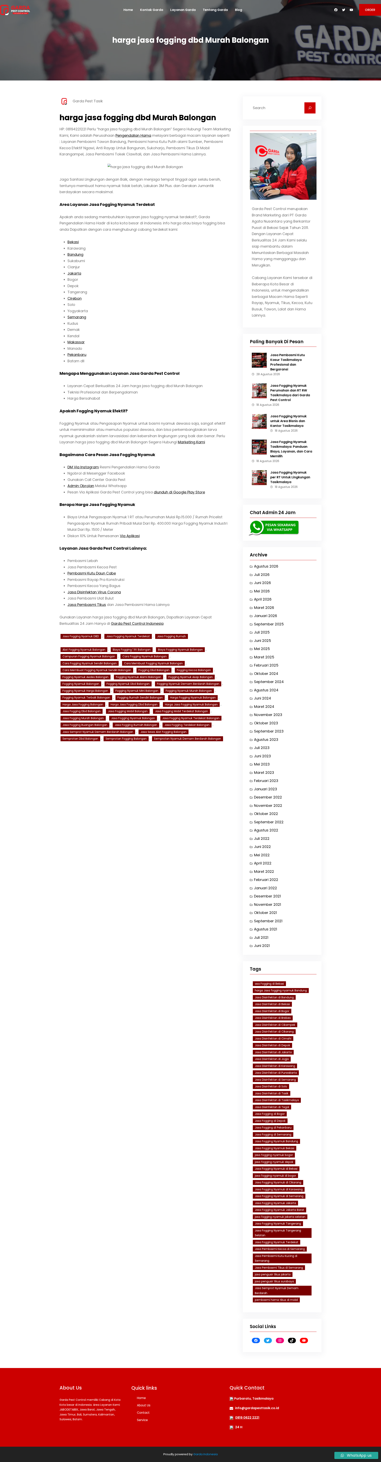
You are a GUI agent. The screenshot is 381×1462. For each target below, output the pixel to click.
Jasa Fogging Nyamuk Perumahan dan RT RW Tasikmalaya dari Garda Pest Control (290, 392)
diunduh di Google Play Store (179, 492)
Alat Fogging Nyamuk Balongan (84, 650)
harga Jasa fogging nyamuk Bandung (281, 990)
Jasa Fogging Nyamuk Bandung (276, 1141)
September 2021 (268, 920)
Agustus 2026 (266, 566)
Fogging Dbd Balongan (154, 670)
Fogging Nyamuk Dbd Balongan (128, 684)
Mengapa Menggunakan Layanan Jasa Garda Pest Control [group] (120, 373)
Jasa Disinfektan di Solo (271, 1086)
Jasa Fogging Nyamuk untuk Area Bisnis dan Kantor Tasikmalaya (288, 421)
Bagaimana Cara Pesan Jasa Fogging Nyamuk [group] (107, 454)
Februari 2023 (266, 780)
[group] (145, 301)
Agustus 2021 (265, 929)
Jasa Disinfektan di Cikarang (274, 1032)
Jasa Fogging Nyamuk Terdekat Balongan (190, 718)
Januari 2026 (265, 615)
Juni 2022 (262, 846)
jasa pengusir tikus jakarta (273, 1274)
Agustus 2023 (266, 739)
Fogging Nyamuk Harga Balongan (85, 691)
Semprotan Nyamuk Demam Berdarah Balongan (187, 739)
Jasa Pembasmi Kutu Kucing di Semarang (276, 1258)
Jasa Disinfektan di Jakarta (273, 1052)
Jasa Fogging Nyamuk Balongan (133, 718)
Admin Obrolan (80, 485)
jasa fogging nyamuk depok (274, 1162)
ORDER (370, 10)
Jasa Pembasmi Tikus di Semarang (279, 1268)
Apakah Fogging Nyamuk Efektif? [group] (94, 411)
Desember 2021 (267, 896)
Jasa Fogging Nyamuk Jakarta (275, 1203)
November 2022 (268, 805)
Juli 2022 (261, 838)
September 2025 (269, 624)
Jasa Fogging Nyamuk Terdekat (128, 636)
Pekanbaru (76, 354)
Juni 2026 (262, 582)
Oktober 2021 (265, 912)
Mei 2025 (262, 648)
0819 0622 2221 (247, 1417)
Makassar (76, 342)
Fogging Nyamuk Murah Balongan (189, 691)
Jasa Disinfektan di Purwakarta (276, 1073)
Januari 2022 (265, 888)
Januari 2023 (265, 789)
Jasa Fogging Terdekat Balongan (187, 725)
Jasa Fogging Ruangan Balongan (85, 725)
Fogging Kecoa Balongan (194, 670)
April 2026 (262, 599)
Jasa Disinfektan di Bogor (272, 1011)
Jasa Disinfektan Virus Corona (94, 592)
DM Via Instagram (83, 467)
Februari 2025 (266, 665)
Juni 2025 (262, 640)
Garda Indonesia (205, 1454)
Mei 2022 (262, 855)
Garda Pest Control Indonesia (137, 623)
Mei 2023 (262, 764)
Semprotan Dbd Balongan (80, 739)
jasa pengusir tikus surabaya (274, 1281)
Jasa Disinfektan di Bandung (274, 997)
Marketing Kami (191, 442)
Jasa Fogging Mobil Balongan (128, 711)
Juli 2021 (261, 937)
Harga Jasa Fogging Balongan (83, 704)
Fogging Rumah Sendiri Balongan (140, 698)
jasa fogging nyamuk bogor (274, 1155)
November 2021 (267, 904)
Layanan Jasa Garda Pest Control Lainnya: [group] (103, 548)
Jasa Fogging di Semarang (273, 1134)
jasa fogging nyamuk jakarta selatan (280, 1217)
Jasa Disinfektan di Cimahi (273, 1039)
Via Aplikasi (130, 535)
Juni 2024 (262, 698)
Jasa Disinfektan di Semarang (275, 1080)
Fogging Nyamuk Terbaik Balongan (86, 698)
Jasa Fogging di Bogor (270, 1114)
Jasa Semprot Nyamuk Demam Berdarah (276, 1290)
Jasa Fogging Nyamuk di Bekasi (276, 1169)
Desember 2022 (268, 797)
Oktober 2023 (266, 723)
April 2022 (262, 863)
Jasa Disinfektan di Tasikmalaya (277, 1100)
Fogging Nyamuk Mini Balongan (136, 691)
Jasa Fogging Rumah (171, 636)
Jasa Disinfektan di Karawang (275, 1066)
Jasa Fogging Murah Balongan (83, 718)
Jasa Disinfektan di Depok (272, 1045)
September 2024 (269, 681)
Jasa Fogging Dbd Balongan (82, 711)
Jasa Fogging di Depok (270, 1121)
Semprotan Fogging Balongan (126, 739)
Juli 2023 (261, 747)
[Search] (310, 107)
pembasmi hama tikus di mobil (276, 1300)
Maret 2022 (264, 871)
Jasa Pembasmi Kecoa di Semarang (280, 1249)
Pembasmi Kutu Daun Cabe (91, 573)
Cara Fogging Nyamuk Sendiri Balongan (90, 663)
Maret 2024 (264, 706)
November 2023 (268, 714)
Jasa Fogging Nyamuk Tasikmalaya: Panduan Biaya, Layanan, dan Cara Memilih (291, 449)
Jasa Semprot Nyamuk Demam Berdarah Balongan (98, 732)
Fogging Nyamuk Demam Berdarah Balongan (188, 684)
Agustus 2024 (266, 690)
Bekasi (73, 241)
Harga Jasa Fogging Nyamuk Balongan (191, 704)
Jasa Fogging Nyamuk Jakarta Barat (279, 1210)
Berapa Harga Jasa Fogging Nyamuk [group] (97, 504)
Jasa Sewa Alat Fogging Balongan (163, 732)
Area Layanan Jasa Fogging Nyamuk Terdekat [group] (107, 204)
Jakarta (74, 273)
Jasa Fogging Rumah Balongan (136, 725)
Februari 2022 (266, 879)
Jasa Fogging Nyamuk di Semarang (279, 1196)
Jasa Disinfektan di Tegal (272, 1107)
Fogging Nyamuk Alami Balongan (138, 677)
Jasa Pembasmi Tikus (86, 604)
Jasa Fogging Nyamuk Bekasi (274, 1148)
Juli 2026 (261, 574)
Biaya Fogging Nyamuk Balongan (180, 650)
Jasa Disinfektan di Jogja (272, 1059)
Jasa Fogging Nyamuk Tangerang (278, 1224)
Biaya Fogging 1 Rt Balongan (132, 650)
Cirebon (74, 298)
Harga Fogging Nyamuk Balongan (193, 698)
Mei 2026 (262, 591)
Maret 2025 (264, 657)
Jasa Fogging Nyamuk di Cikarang (278, 1182)
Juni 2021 (262, 945)
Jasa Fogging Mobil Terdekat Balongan (181, 711)
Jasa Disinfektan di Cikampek (275, 1025)
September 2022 (269, 822)
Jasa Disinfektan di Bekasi (272, 1004)
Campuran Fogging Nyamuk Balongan (89, 656)
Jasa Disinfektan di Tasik (271, 1093)
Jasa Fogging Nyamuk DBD (81, 636)
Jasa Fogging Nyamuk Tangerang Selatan (278, 1233)
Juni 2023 (262, 756)
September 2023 (269, 731)
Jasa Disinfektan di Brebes (273, 1018)
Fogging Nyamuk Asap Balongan (190, 677)
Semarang (76, 317)
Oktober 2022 (266, 813)
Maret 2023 (264, 772)
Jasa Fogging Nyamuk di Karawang (279, 1189)
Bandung (75, 254)
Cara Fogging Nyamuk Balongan (144, 656)
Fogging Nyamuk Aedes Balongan (86, 677)
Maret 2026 (264, 607)
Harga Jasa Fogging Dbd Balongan (134, 704)
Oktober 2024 (266, 673)
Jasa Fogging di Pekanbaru (273, 1128)
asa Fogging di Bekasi (269, 984)
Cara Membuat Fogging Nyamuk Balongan (153, 663)
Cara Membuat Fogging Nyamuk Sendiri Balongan (97, 670)
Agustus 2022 (266, 830)
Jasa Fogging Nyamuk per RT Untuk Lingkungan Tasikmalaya (290, 477)
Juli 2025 (262, 632)
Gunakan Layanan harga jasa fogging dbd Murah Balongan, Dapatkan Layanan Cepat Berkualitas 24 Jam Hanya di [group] (136, 620)
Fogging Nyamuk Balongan (81, 684)
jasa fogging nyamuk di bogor (275, 1176)
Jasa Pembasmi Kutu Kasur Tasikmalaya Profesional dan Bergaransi (287, 362)
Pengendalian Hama (133, 135)
